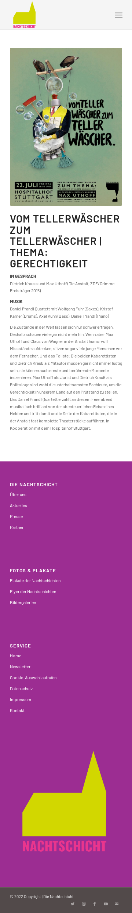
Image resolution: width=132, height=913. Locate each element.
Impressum (20, 699)
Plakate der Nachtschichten (35, 580)
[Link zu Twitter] (72, 903)
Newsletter (20, 666)
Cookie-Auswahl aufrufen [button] (33, 677)
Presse (16, 516)
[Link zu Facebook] (94, 903)
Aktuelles (18, 505)
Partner (16, 527)
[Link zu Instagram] (83, 903)
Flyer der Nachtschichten (33, 591)
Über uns (18, 494)
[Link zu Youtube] (105, 903)
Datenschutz (21, 688)
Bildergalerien (23, 602)
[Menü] (118, 15)
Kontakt (17, 710)
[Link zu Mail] (116, 903)
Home (15, 655)
